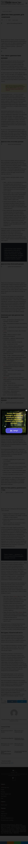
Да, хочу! (14, 431)
